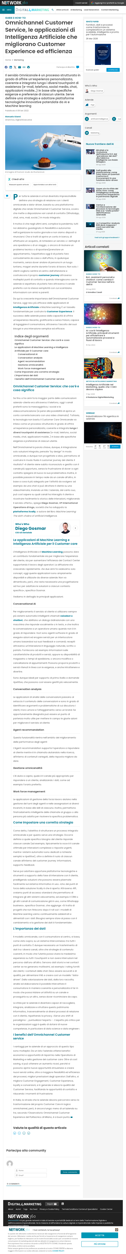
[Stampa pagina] (29, 67)
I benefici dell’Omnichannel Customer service (39, 378)
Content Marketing (109, 10)
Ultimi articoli (62, 10)
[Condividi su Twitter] (15, 67)
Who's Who (22, 524)
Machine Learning (52, 551)
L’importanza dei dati (26, 375)
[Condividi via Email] (20, 67)
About (10, 1209)
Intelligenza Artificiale (26, 307)
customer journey (49, 275)
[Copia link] (24, 67)
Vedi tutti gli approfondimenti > (107, 237)
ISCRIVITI (115, 446)
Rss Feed (33, 1209)
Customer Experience (59, 311)
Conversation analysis (30, 357)
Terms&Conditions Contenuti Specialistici (80, 1209)
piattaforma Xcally (24, 511)
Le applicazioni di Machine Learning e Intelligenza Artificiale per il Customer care (41, 349)
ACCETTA (99, 1235)
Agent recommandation (31, 361)
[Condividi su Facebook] (6, 67)
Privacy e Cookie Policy (49, 1209)
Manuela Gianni (13, 116)
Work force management (32, 368)
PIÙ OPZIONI (99, 1244)
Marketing (19, 60)
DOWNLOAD (113, 70)
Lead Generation (91, 10)
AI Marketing (76, 10)
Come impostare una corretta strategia (37, 371)
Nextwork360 (13, 1220)
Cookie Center (106, 1209)
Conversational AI (28, 354)
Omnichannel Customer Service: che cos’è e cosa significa (42, 342)
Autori (18, 1209)
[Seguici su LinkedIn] (62, 1204)
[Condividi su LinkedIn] (11, 67)
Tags (25, 1209)
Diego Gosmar (30, 528)
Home (8, 60)
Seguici (50, 1204)
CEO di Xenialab (23, 532)
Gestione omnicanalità (30, 364)
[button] (7, 10)
